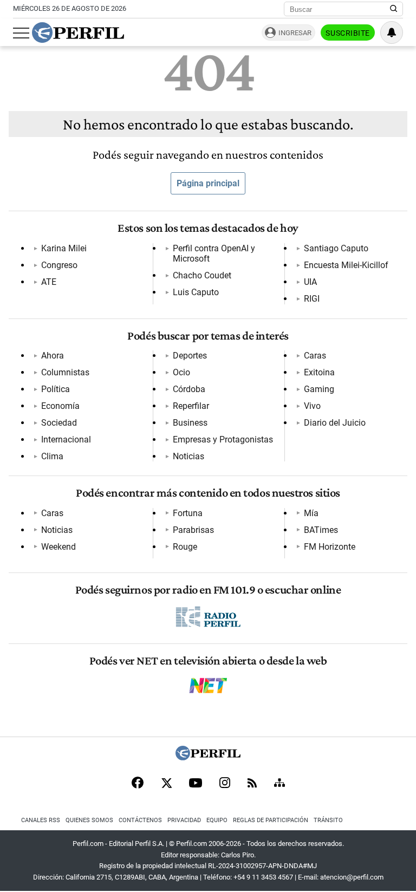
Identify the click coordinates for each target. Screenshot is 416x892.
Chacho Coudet (202, 275)
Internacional (66, 439)
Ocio (181, 372)
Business (190, 423)
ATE (48, 282)
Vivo (312, 406)
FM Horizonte (329, 547)
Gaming (319, 389)
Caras (315, 355)
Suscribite (348, 33)
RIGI (312, 299)
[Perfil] (208, 757)
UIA (310, 282)
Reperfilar (191, 406)
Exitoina (319, 372)
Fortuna (188, 513)
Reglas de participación (270, 820)
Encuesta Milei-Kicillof (346, 265)
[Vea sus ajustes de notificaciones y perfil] (391, 32)
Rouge (185, 547)
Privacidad (184, 820)
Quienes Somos (89, 820)
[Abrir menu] (21, 33)
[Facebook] (138, 784)
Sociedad (59, 423)
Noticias (188, 456)
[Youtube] (195, 784)
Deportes (190, 355)
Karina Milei (64, 248)
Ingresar (294, 33)
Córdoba (189, 389)
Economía (60, 406)
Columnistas (65, 372)
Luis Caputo (196, 292)
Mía (311, 513)
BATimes (321, 530)
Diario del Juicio (335, 423)
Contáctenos (140, 820)
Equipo (216, 820)
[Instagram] (224, 783)
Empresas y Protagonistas (223, 439)
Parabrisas (193, 530)
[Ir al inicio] (78, 32)
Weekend (58, 547)
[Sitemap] (279, 783)
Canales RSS (40, 820)
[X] (166, 783)
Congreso (59, 265)
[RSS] (252, 784)
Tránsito (328, 820)
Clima (52, 456)
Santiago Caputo (336, 248)
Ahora (52, 355)
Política (55, 389)
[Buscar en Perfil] (394, 9)
